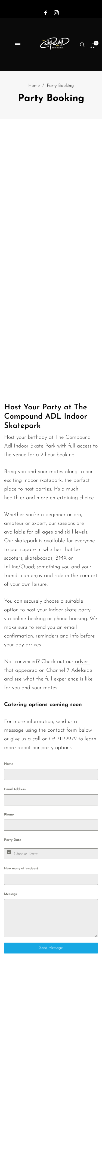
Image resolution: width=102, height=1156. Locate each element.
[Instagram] (56, 13)
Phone (9, 814)
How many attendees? (21, 868)
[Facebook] (45, 13)
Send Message (51, 948)
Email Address (15, 789)
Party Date (12, 840)
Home (34, 86)
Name (8, 764)
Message (11, 894)
